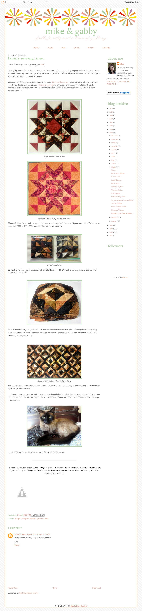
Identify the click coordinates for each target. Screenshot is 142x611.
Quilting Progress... (117, 186)
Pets (63, 47)
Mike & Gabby (71, 31)
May (113, 160)
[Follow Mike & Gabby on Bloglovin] (119, 94)
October (114, 143)
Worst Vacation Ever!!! (118, 206)
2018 (111, 115)
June (113, 156)
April (113, 163)
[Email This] (32, 515)
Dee (19, 515)
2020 (111, 112)
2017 (111, 119)
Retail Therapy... (116, 180)
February (114, 217)
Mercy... (114, 170)
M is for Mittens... (117, 203)
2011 (111, 228)
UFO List (91, 47)
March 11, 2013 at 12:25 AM (38, 534)
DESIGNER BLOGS (79, 606)
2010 (111, 232)
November (115, 139)
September (115, 146)
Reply (17, 545)
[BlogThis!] (35, 515)
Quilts (76, 47)
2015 (111, 126)
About (50, 47)
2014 (111, 129)
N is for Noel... (116, 176)
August (114, 149)
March (113, 167)
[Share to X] (37, 515)
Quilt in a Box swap (60, 82)
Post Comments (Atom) (28, 593)
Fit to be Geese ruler (46, 85)
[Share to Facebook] (40, 515)
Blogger (124, 277)
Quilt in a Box (42, 518)
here (42, 65)
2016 (111, 122)
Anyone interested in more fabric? (122, 200)
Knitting (106, 47)
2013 (111, 133)
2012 (111, 225)
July (113, 153)
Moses (33, 518)
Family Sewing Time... (118, 196)
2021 (111, 108)
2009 (111, 235)
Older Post (96, 588)
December (115, 136)
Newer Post (12, 588)
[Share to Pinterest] (43, 515)
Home (36, 47)
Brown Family (20, 534)
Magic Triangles (22, 518)
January (114, 221)
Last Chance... (116, 183)
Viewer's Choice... (117, 190)
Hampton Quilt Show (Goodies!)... (122, 213)
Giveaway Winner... (117, 210)
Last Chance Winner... (118, 173)
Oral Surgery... (116, 193)
